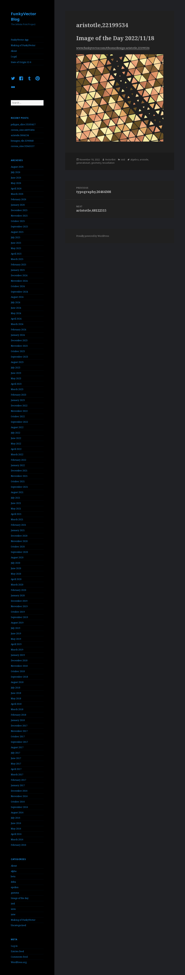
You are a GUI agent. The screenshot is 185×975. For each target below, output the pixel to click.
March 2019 (17, 649)
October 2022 (18, 416)
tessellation (108, 162)
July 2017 (15, 752)
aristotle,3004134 (20, 135)
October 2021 (18, 481)
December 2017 (19, 725)
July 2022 (15, 432)
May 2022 (16, 443)
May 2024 (16, 313)
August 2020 (17, 557)
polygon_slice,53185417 (23, 124)
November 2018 (19, 665)
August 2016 (17, 812)
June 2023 (16, 373)
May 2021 (16, 508)
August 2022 (17, 427)
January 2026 (18, 204)
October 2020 (18, 546)
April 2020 (16, 579)
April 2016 (16, 834)
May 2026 (16, 183)
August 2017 (17, 747)
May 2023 (16, 378)
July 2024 (15, 302)
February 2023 (18, 394)
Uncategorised (18, 925)
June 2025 (16, 242)
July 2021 (15, 497)
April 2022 (16, 449)
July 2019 (15, 628)
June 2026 (16, 177)
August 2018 (17, 682)
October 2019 (18, 611)
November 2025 (19, 215)
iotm (13, 909)
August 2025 (17, 232)
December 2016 (19, 790)
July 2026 (15, 172)
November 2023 (19, 345)
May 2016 (16, 828)
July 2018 (15, 687)
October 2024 (18, 286)
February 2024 (18, 329)
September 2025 (19, 226)
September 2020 (19, 552)
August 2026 (17, 166)
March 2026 (17, 194)
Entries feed (17, 951)
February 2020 (18, 590)
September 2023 (19, 356)
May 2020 (16, 573)
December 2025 (19, 210)
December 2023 (19, 340)
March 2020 (17, 584)
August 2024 (17, 297)
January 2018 (18, 720)
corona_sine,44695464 (23, 129)
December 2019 (19, 600)
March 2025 (17, 259)
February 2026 (18, 199)
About (14, 50)
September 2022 (19, 421)
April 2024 (16, 318)
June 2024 (16, 307)
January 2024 (18, 335)
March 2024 (17, 324)
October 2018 (18, 671)
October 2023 (18, 351)
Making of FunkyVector (23, 45)
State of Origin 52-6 (21, 62)
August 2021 (17, 492)
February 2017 (18, 779)
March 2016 (17, 839)
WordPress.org (19, 962)
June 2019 (16, 633)
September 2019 (19, 617)
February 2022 (18, 459)
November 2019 (19, 606)
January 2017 (18, 785)
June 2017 (16, 758)
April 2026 (16, 188)
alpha (13, 871)
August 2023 (17, 362)
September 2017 (19, 741)
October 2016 (18, 801)
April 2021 (16, 514)
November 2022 (19, 411)
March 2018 (17, 709)
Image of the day (20, 898)
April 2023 (16, 383)
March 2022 (17, 454)
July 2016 (15, 817)
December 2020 (19, 535)
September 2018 (19, 676)
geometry (96, 162)
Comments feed (19, 956)
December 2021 (19, 470)
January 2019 (18, 655)
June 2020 (16, 568)
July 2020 (15, 562)
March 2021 (17, 519)
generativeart (83, 162)
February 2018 (18, 714)
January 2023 (18, 400)
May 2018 (16, 698)
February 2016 (18, 844)
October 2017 (18, 736)
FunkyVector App (20, 39)
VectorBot (110, 159)
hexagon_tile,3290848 (22, 140)
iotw (13, 914)
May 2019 (16, 638)
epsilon (14, 887)
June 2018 (16, 693)
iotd (13, 903)
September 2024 (19, 291)
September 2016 (19, 807)
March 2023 (17, 389)
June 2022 (16, 438)
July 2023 (15, 367)
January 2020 (18, 595)
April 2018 (16, 703)
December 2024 (19, 275)
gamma (15, 892)
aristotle (144, 159)
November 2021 (19, 476)
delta (13, 881)
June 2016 (16, 823)
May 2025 (16, 248)
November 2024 (19, 280)
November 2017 (19, 731)
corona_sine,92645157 (23, 146)
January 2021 (18, 530)
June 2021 (16, 503)
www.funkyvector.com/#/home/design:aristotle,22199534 (112, 48)
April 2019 (16, 644)
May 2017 (16, 763)
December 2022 (19, 405)
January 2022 (18, 465)
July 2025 (15, 237)
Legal (14, 56)
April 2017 (16, 769)
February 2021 (18, 524)
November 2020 (19, 541)
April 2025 (16, 253)
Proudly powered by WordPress (92, 236)
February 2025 (18, 264)
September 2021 (19, 486)
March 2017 (17, 774)
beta (13, 876)
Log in (14, 945)
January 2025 (18, 270)
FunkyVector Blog (23, 16)
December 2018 (19, 660)
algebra (134, 159)
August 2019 (17, 622)
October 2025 (18, 221)
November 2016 (19, 796)
